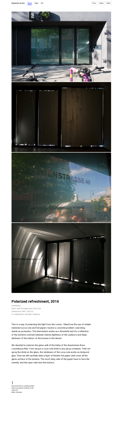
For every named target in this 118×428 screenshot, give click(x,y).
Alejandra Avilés (18, 3)
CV (42, 3)
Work (30, 3)
